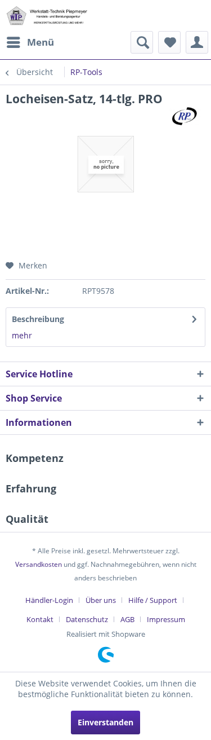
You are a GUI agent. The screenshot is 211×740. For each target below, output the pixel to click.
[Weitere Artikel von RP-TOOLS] (185, 116)
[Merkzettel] (169, 42)
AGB (127, 619)
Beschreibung (38, 319)
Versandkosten (38, 564)
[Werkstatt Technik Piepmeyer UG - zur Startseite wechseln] (47, 15)
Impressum (166, 619)
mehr (22, 335)
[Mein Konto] (197, 42)
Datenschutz (87, 619)
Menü (40, 42)
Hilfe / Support (152, 600)
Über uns (101, 600)
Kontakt (39, 619)
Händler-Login (49, 600)
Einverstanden (105, 722)
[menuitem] (30, 42)
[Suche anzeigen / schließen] (142, 42)
